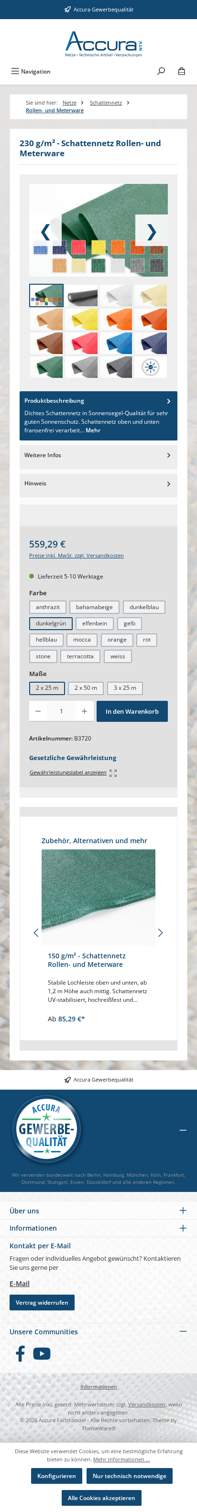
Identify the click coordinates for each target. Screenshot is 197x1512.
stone (43, 656)
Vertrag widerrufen (42, 1302)
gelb (129, 623)
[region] (98, 933)
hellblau (46, 639)
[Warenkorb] (181, 71)
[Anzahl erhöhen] (84, 711)
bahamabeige (94, 607)
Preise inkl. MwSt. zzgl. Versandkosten (76, 555)
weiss (117, 656)
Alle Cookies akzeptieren (101, 1498)
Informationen (98, 1386)
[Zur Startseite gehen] (98, 40)
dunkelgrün (51, 623)
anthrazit (48, 607)
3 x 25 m (125, 688)
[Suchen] (161, 71)
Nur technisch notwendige (129, 1476)
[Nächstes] (160, 932)
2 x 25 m (47, 688)
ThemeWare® (99, 1428)
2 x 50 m (86, 688)
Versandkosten (146, 1404)
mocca (82, 639)
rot (147, 639)
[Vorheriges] (37, 932)
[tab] (98, 415)
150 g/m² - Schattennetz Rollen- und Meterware (87, 960)
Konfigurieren (56, 1476)
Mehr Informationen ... (121, 1459)
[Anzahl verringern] (38, 711)
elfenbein (94, 623)
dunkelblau (144, 607)
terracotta (80, 656)
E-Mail (20, 1283)
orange (117, 639)
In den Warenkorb (132, 711)
